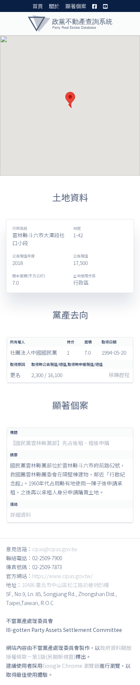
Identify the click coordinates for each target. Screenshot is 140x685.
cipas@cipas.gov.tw (54, 549)
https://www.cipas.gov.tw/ (62, 576)
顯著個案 (75, 6)
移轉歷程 (119, 375)
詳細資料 (20, 514)
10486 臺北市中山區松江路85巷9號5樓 (65, 585)
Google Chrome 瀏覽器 (71, 665)
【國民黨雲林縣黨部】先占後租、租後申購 (59, 443)
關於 (54, 6)
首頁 (37, 6)
